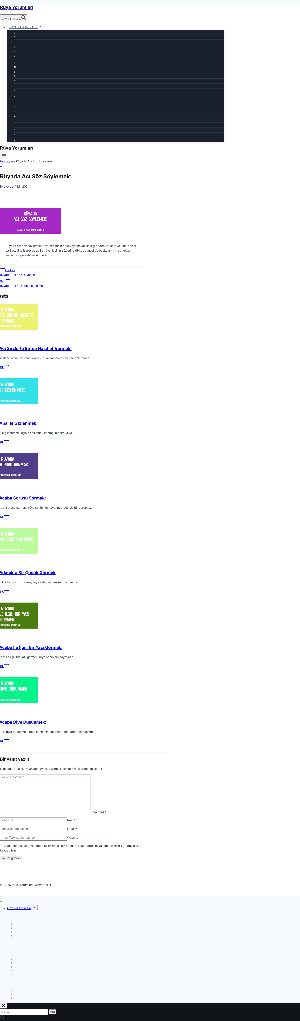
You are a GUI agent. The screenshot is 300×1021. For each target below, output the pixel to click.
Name (72, 820)
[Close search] (3, 1006)
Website (72, 837)
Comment (98, 812)
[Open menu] (4, 155)
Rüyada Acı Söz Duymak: (17, 273)
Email (72, 829)
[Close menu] (1, 899)
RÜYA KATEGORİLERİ (19, 908)
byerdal (8, 186)
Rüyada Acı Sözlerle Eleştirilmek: (22, 283)
